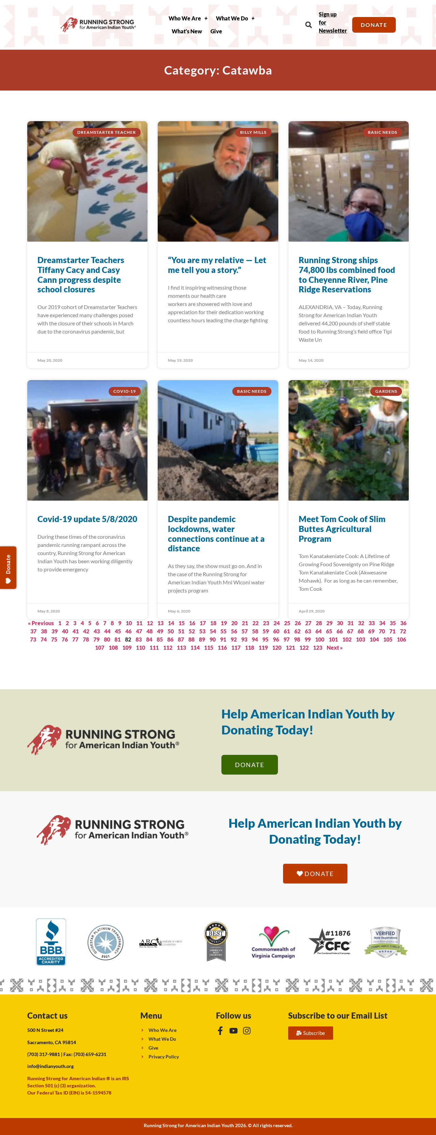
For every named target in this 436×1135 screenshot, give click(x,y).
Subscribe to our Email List (338, 1015)
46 (128, 631)
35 (393, 623)
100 (319, 639)
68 (361, 631)
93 (244, 639)
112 (167, 647)
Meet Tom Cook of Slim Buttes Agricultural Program (342, 529)
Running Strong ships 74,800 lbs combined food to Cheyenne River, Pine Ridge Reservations (347, 274)
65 (329, 631)
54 (213, 631)
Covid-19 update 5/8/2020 (87, 519)
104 (374, 639)
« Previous (41, 623)
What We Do (232, 18)
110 (140, 647)
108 (113, 647)
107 (99, 647)
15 (181, 623)
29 (329, 623)
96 (276, 639)
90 (212, 639)
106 (401, 639)
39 (54, 631)
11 (139, 623)
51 (181, 631)
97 (286, 639)
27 (308, 623)
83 (139, 639)
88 (191, 639)
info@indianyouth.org (50, 1066)
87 (181, 639)
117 (235, 647)
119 (263, 647)
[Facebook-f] (220, 1030)
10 (129, 623)
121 (290, 647)
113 (181, 647)
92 (234, 639)
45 (118, 631)
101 (333, 639)
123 (317, 647)
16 (192, 623)
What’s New (187, 31)
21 (245, 623)
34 (382, 623)
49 (160, 631)
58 (255, 631)
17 (203, 623)
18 (213, 623)
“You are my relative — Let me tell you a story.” (217, 265)
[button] (308, 25)
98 (297, 639)
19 (224, 623)
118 (249, 647)
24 (277, 623)
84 (149, 639)
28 (319, 623)
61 (287, 631)
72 (403, 631)
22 (255, 623)
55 (223, 631)
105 (387, 639)
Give (216, 31)
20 (234, 623)
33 (372, 623)
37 (33, 631)
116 (222, 647)
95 (265, 639)
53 (202, 631)
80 (107, 639)
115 (208, 647)
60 (276, 631)
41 (76, 631)
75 (54, 639)
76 (65, 639)
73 (33, 639)
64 (318, 631)
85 (160, 639)
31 (350, 623)
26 (298, 623)
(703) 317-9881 (43, 1054)
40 (65, 631)
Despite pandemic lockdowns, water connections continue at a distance (216, 533)
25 (287, 623)
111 (154, 647)
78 (86, 639)
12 (150, 623)
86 (170, 639)
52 (192, 631)
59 (266, 631)
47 (139, 631)
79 (96, 639)
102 (347, 639)
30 (340, 623)
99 (308, 639)
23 (266, 623)
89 (202, 639)
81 (117, 639)
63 (308, 631)
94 (255, 639)
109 (126, 647)
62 (297, 631)
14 (171, 623)
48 (149, 631)
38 (44, 631)
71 (392, 631)
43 (97, 631)
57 (245, 631)
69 (371, 631)
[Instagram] (247, 1030)
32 (361, 623)
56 (234, 631)
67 (350, 631)
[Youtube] (233, 1030)
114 (195, 647)
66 (340, 631)
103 (360, 639)
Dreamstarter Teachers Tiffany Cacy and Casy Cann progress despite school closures (80, 274)
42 (86, 631)
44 (107, 631)
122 (304, 647)
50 (171, 631)
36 (403, 623)
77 (75, 639)
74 (44, 639)
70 (382, 631)
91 (223, 639)
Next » (335, 647)
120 (276, 647)
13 (160, 623)
